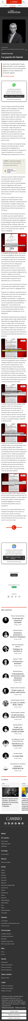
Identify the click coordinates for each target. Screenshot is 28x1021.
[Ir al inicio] (14, 2)
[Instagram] (9, 823)
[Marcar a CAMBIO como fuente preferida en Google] (14, 171)
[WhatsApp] (22, 823)
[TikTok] (12, 823)
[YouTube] (19, 823)
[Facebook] (5, 823)
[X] (15, 823)
